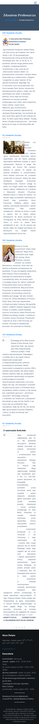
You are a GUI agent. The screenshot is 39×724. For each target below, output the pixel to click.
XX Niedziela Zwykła (11, 135)
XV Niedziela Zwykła (11, 423)
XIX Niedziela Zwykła (12, 240)
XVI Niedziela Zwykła (12, 335)
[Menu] (35, 3)
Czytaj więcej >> (9, 649)
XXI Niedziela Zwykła (12, 33)
